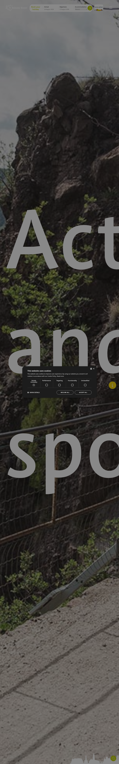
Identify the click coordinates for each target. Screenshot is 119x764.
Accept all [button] (83, 392)
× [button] (93, 368)
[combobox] (91, 369)
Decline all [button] (65, 392)
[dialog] (59, 382)
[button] (33, 392)
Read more (60, 376)
